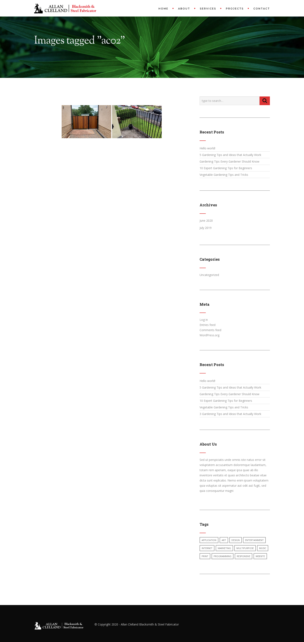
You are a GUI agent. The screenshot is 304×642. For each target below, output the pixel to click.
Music (262, 548)
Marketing (224, 548)
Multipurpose (245, 548)
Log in (204, 320)
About (184, 8)
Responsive (243, 556)
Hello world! (207, 148)
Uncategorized (209, 275)
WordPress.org (209, 335)
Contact (261, 8)
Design (235, 540)
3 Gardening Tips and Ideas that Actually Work (230, 414)
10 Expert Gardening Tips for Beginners (226, 168)
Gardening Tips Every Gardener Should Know (229, 161)
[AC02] (86, 121)
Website (260, 556)
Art (224, 540)
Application (209, 540)
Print (205, 556)
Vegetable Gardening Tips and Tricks (224, 175)
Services (208, 8)
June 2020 (206, 220)
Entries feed (207, 325)
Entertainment (254, 540)
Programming (222, 556)
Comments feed (210, 330)
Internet (207, 548)
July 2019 (206, 228)
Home (163, 8)
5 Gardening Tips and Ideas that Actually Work (230, 155)
